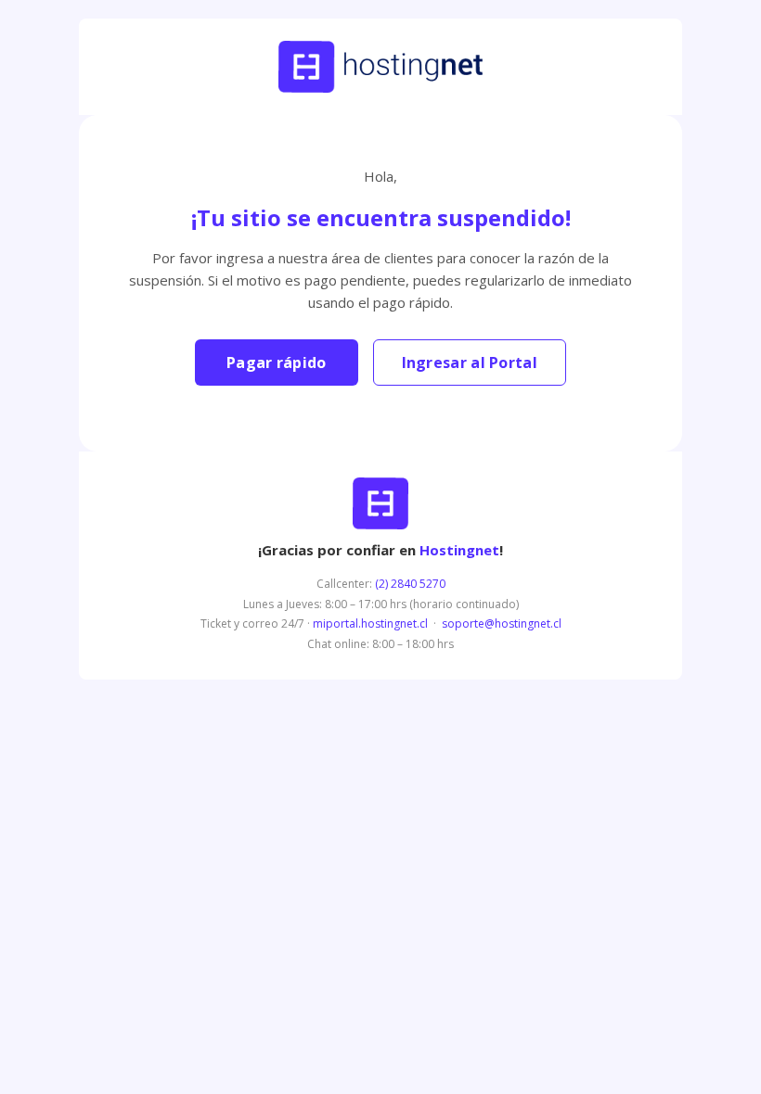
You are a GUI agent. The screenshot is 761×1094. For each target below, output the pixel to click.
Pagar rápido (276, 362)
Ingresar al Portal (469, 362)
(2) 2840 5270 (410, 584)
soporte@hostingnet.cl (501, 623)
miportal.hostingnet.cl (370, 623)
